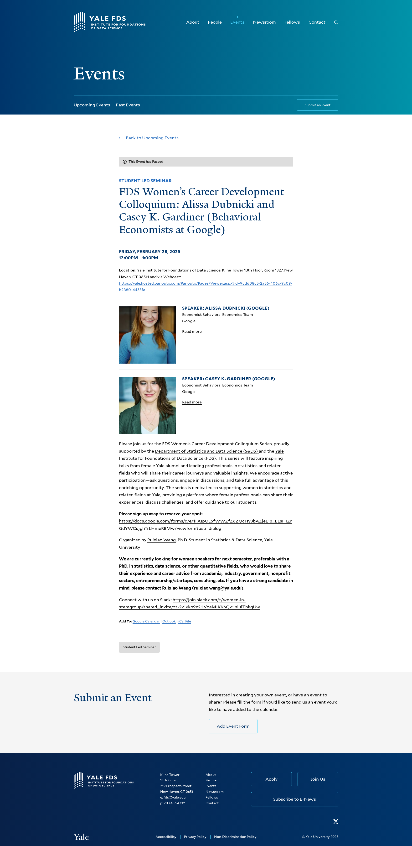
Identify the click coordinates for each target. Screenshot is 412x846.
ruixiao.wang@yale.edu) (218, 587)
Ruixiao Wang (161, 539)
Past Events (128, 104)
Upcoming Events (92, 104)
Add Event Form (233, 726)
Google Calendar (146, 621)
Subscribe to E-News (294, 799)
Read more (192, 331)
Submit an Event (317, 105)
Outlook (169, 621)
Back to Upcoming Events (152, 138)
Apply (271, 779)
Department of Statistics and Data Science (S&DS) (207, 451)
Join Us (317, 779)
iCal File (184, 621)
